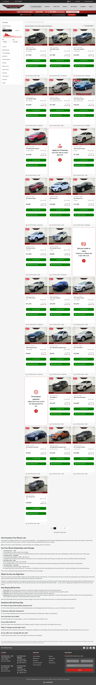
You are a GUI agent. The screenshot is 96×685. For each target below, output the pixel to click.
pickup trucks (55, 577)
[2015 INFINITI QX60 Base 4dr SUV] (36, 86)
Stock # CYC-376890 (78, 47)
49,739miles (91, 399)
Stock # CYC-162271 (30, 296)
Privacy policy (52, 662)
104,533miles (43, 100)
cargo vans (3, 578)
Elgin (46, 540)
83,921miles (43, 250)
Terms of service (37, 665)
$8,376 (52, 353)
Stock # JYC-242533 (78, 296)
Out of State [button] (74, 6)
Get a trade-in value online (11, 624)
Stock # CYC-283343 (54, 47)
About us (51, 656)
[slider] (2, 37)
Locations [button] (82, 6)
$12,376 (76, 55)
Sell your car (36, 658)
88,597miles (67, 449)
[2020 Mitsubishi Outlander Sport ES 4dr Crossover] (60, 435)
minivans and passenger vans (73, 577)
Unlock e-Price (37, 60)
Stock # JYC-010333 (54, 445)
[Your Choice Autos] (13, 6)
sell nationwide (6, 619)
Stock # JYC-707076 (30, 246)
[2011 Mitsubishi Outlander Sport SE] (60, 335)
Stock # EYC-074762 (30, 495)
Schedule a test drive (33, 65)
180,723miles (43, 51)
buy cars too (58, 624)
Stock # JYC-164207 (30, 445)
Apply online (6, 592)
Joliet (38, 540)
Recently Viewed (89, 1)
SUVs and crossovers (6, 577)
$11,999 (28, 55)
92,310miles (67, 51)
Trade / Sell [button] (56, 6)
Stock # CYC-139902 (30, 196)
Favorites (78, 1)
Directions (35, 660)
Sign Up (79, 670)
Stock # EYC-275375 (30, 47)
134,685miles (43, 299)
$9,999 (28, 204)
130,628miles (43, 449)
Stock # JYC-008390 (54, 196)
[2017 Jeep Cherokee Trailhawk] (60, 285)
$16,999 (76, 403)
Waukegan (42, 540)
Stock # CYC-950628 (54, 246)
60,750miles (91, 100)
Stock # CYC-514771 (30, 97)
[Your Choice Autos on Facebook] (83, 648)
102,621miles (43, 498)
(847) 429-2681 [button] (6, 671)
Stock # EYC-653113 (78, 445)
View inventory (36, 656)
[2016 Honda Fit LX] (60, 186)
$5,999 (28, 353)
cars (46, 577)
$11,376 (28, 304)
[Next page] (68, 528)
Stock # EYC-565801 (78, 395)
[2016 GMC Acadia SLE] (60, 37)
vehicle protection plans (11, 635)
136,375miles (67, 200)
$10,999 (28, 105)
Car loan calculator (37, 662)
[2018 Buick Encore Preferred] (36, 236)
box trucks (11, 578)
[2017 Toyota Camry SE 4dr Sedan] (36, 37)
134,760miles (90, 51)
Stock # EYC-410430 (54, 97)
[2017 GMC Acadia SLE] (36, 285)
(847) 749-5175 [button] (22, 662)
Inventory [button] (47, 6)
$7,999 (28, 453)
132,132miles (43, 200)
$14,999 (76, 353)
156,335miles (90, 150)
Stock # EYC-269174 (78, 146)
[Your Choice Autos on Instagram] (90, 648)
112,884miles (90, 449)
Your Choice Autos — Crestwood (10, 565)
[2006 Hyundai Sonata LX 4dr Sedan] (36, 335)
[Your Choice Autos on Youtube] (86, 648)
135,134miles (67, 100)
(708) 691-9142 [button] (22, 672)
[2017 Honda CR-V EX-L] (36, 484)
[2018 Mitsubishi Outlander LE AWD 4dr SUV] (36, 136)
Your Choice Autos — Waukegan (10, 555)
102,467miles (90, 200)
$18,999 (28, 503)
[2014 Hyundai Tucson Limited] (60, 236)
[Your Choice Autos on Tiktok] (93, 648)
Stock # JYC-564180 (54, 296)
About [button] (90, 6)
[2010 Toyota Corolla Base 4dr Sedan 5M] (84, 86)
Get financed (6, 595)
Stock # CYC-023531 (54, 345)
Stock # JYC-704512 (78, 345)
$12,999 (28, 154)
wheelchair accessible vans (35, 578)
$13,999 (76, 453)
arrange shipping (18, 619)
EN (70, 1)
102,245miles (43, 349)
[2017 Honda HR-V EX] (84, 335)
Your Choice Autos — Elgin (9, 560)
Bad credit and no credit (16, 596)
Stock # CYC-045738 (30, 345)
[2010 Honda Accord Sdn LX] (36, 435)
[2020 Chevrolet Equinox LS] (84, 385)
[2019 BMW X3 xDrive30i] (60, 385)
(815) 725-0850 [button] (18, 1)
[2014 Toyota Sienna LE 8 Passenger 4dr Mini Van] (60, 86)
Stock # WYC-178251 (78, 97)
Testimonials (52, 658)
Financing (51, 660)
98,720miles (43, 150)
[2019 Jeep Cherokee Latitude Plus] (84, 37)
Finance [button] (65, 6)
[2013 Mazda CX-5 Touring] (84, 186)
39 (64, 528)
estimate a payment (59, 592)
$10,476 (76, 105)
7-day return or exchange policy (25, 630)
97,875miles (67, 299)
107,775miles (67, 349)
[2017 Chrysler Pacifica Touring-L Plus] (84, 435)
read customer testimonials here (68, 599)
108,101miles (67, 250)
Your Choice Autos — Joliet (9, 550)
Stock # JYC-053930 (30, 146)
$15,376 (52, 403)
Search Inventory (36, 6)
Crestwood (52, 540)
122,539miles (90, 299)
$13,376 (52, 304)
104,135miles (90, 349)
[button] (6, 1)
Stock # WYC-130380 (78, 196)
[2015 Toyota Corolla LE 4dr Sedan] (84, 285)
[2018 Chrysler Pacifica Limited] (84, 136)
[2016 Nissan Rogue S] (36, 186)
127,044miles (67, 399)
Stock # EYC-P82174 (54, 395)
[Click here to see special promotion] (48, 11)
